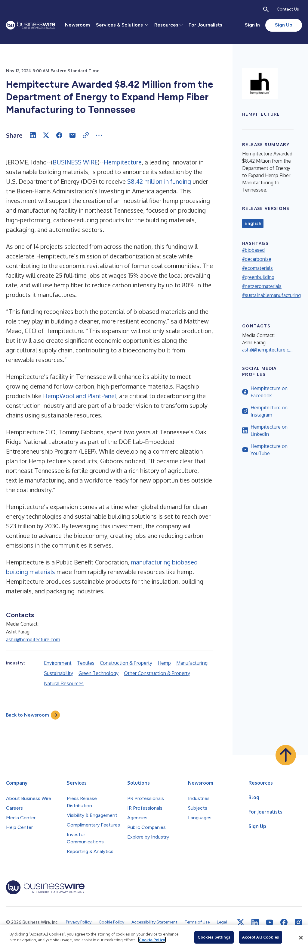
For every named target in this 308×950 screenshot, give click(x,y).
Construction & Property (126, 663)
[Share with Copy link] (86, 135)
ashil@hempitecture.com (33, 639)
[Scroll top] (286, 755)
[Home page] (30, 25)
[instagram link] (298, 922)
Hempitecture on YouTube (269, 449)
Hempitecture (123, 162)
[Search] (266, 9)
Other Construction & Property (157, 673)
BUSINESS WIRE (75, 162)
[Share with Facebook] (59, 135)
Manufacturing (192, 663)
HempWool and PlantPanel (79, 396)
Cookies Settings (214, 937)
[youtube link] (269, 922)
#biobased (253, 250)
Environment (58, 663)
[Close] (301, 937)
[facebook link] (284, 922)
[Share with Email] (72, 135)
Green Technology (99, 673)
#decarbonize (256, 259)
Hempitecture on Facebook (269, 391)
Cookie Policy (152, 939)
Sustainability (58, 673)
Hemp (164, 663)
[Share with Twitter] (46, 135)
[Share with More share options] (99, 135)
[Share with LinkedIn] (33, 135)
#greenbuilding (258, 277)
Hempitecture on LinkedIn (269, 430)
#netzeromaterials (262, 286)
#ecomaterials (257, 268)
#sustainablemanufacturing (271, 295)
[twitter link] (240, 922)
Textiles (85, 663)
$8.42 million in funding (159, 181)
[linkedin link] (255, 922)
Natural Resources (64, 683)
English (253, 223)
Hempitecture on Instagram (269, 411)
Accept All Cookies (260, 937)
